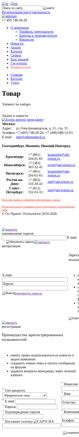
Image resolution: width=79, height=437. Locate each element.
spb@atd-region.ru (61, 190)
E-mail (71, 237)
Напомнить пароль (28, 293)
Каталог (17, 51)
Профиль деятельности (36, 31)
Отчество (68, 402)
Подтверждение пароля (21, 412)
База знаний (20, 59)
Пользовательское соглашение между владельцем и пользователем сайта (38, 208)
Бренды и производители (38, 35)
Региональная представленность (26, 12)
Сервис (16, 55)
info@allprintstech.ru (30, 137)
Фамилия (69, 384)
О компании (20, 28)
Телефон (67, 420)
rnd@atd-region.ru (60, 182)
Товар (15, 83)
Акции (16, 47)
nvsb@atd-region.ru (61, 165)
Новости (17, 43)
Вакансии (26, 39)
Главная (16, 75)
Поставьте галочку (17, 421)
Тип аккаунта (13, 390)
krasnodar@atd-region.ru (59, 156)
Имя (65, 394)
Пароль (7, 284)
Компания (70, 412)
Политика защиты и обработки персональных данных (31, 199)
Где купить (19, 63)
